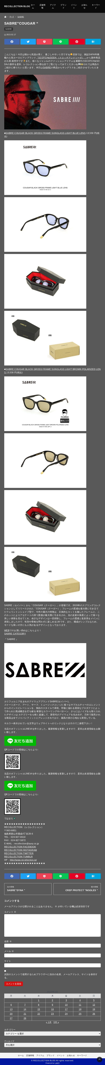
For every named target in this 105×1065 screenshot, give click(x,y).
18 (80, 1009)
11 (80, 1005)
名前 (8, 941)
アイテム (53, 6)
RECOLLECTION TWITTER (19, 853)
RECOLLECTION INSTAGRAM (20, 850)
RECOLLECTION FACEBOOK (20, 847)
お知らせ (84, 6)
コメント (10, 912)
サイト (7, 961)
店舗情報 (43, 6)
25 (80, 1014)
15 (38, 1009)
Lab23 (57, 1063)
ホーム (33, 6)
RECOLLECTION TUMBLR (18, 857)
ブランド (63, 6)
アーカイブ (9, 1041)
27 (11, 1018)
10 (66, 1005)
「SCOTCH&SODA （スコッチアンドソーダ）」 (61, 58)
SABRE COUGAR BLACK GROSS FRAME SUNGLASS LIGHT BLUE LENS (46, 133)
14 (25, 1009)
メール (9, 951)
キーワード (96, 6)
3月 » (56, 1022)
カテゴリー (10, 1030)
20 (11, 1014)
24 (66, 1014)
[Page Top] (99, 1059)
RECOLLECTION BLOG (17, 6)
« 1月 (49, 1022)
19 (94, 1009)
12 (94, 1005)
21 (25, 1014)
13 (11, 1009)
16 (52, 1009)
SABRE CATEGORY (15, 634)
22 (38, 1014)
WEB (7, 630)
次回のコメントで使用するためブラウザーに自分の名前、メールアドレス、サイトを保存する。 (50, 976)
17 (66, 1009)
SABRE (8, 29)
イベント (74, 6)
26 (94, 1014)
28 (25, 1018)
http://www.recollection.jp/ (23, 860)
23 (52, 1014)
